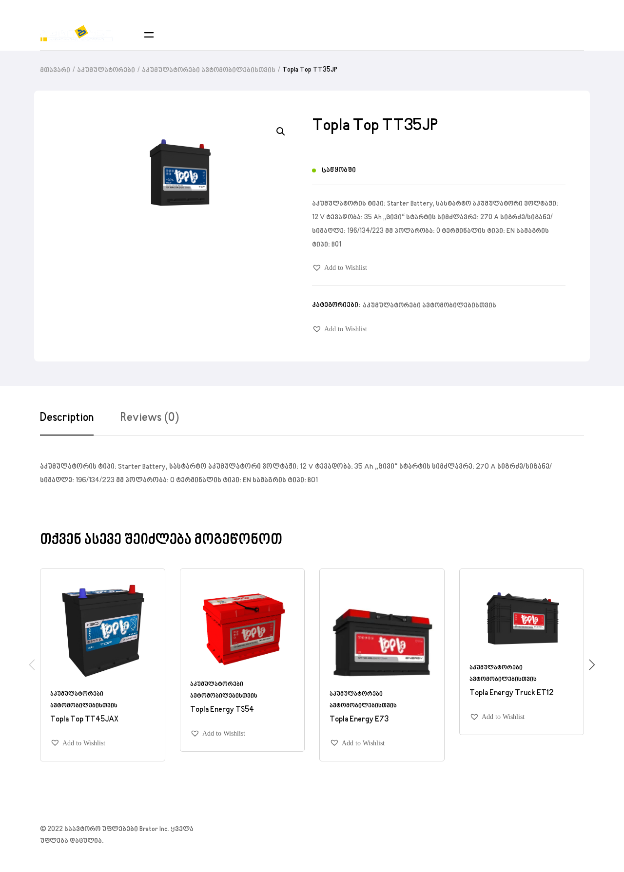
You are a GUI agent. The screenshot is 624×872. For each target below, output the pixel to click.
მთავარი (55, 71)
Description (67, 418)
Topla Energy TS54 (222, 709)
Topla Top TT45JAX (84, 719)
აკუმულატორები (106, 71)
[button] (339, 268)
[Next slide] (592, 664)
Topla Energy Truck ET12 (511, 693)
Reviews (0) (149, 418)
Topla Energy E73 (359, 719)
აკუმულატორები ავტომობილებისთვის (208, 71)
